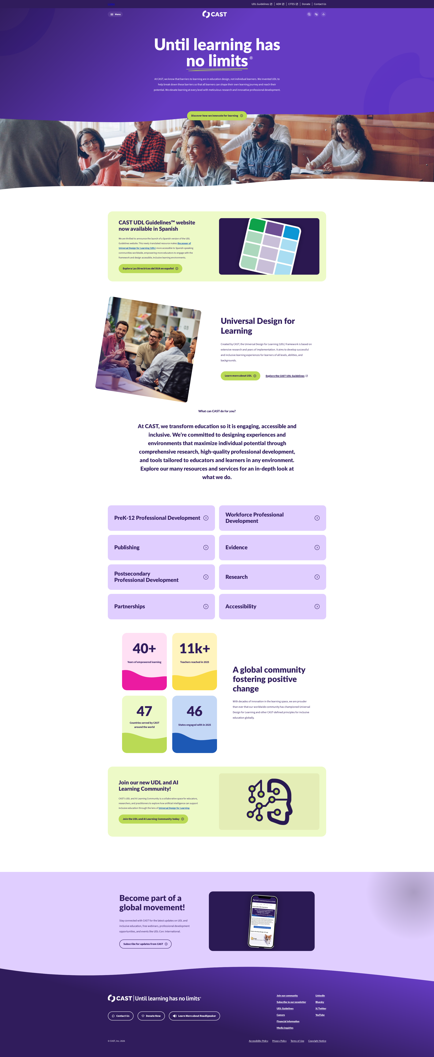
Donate (306, 4)
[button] (316, 14)
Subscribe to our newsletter (291, 1002)
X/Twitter (320, 1008)
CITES (291, 4)
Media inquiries (285, 1028)
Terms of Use (297, 1041)
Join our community (287, 996)
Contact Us (320, 4)
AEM (278, 4)
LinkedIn (320, 996)
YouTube (320, 1015)
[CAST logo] (214, 14)
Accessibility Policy (258, 1041)
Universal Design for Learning (174, 808)
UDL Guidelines (260, 4)
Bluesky (319, 1002)
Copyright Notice (317, 1041)
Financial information (288, 1021)
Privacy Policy (279, 1041)
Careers (281, 1015)
